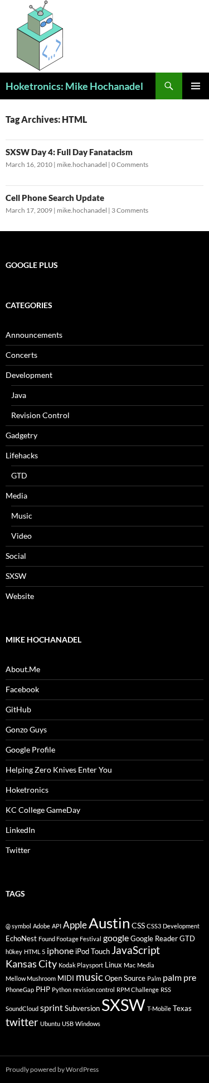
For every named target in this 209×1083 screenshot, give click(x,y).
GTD (19, 475)
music (89, 976)
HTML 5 (34, 951)
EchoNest (21, 938)
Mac (129, 965)
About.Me (23, 669)
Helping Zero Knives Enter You (59, 769)
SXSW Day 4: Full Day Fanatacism (69, 152)
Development (29, 375)
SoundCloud (22, 1008)
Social (16, 555)
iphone (60, 950)
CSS (138, 925)
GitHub (18, 709)
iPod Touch (92, 951)
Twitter (18, 850)
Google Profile (30, 749)
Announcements (34, 334)
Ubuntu (50, 1023)
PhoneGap (20, 989)
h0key (14, 951)
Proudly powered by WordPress (52, 1069)
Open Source (125, 978)
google (116, 937)
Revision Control (40, 415)
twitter (22, 1021)
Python (61, 989)
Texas (182, 1008)
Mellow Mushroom (31, 978)
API (56, 925)
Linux (113, 964)
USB (68, 1023)
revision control (94, 989)
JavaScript (135, 949)
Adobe (41, 925)
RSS (166, 989)
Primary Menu (195, 86)
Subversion (82, 1008)
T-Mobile (159, 1008)
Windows (87, 1023)
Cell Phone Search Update (55, 198)
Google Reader (154, 938)
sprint (51, 1007)
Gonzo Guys (26, 729)
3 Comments (129, 210)
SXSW (16, 576)
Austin (109, 922)
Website (20, 596)
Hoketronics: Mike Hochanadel (74, 86)
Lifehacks (22, 455)
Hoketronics (27, 789)
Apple (75, 925)
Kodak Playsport (81, 965)
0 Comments (129, 164)
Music (21, 515)
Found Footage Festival (69, 938)
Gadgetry (21, 435)
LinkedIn (20, 830)
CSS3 (154, 925)
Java (18, 395)
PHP (43, 989)
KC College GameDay (43, 809)
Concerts (21, 355)
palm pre (179, 977)
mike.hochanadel (82, 164)
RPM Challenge (137, 989)
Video (21, 535)
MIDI (65, 978)
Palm (154, 978)
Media (16, 495)
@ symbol (18, 925)
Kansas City (31, 963)
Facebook (22, 689)
